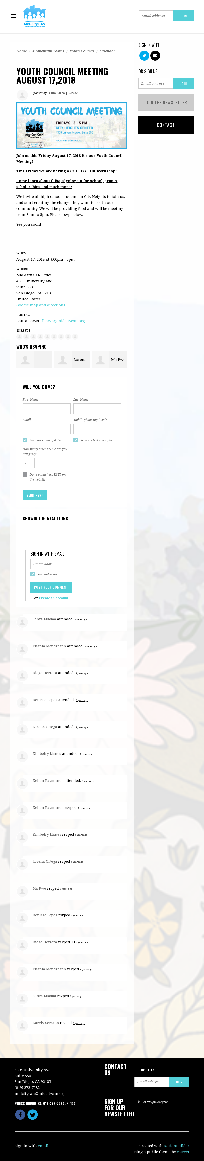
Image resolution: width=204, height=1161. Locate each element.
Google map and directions (40, 305)
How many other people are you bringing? (45, 451)
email (43, 1146)
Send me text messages (96, 440)
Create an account (53, 598)
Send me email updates (46, 440)
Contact (166, 125)
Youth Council (82, 51)
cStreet (183, 1152)
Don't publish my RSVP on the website (48, 477)
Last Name (80, 399)
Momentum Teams (48, 51)
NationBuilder (176, 1146)
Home (21, 51)
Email (27, 420)
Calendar (107, 51)
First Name (30, 399)
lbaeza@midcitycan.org (63, 321)
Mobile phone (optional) (90, 420)
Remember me (47, 574)
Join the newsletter (166, 102)
